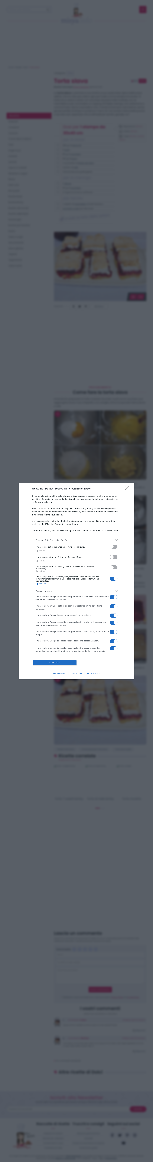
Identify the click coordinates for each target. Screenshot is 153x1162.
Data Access (76, 673)
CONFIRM (55, 663)
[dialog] (76, 581)
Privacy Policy (93, 673)
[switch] (113, 547)
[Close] (128, 489)
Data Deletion (59, 673)
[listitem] (76, 540)
